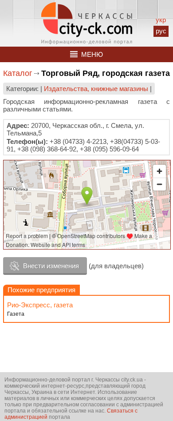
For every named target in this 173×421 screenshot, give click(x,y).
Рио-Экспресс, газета (40, 305)
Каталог (17, 73)
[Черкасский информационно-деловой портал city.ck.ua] (86, 23)
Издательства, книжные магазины (96, 88)
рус (161, 31)
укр (161, 20)
